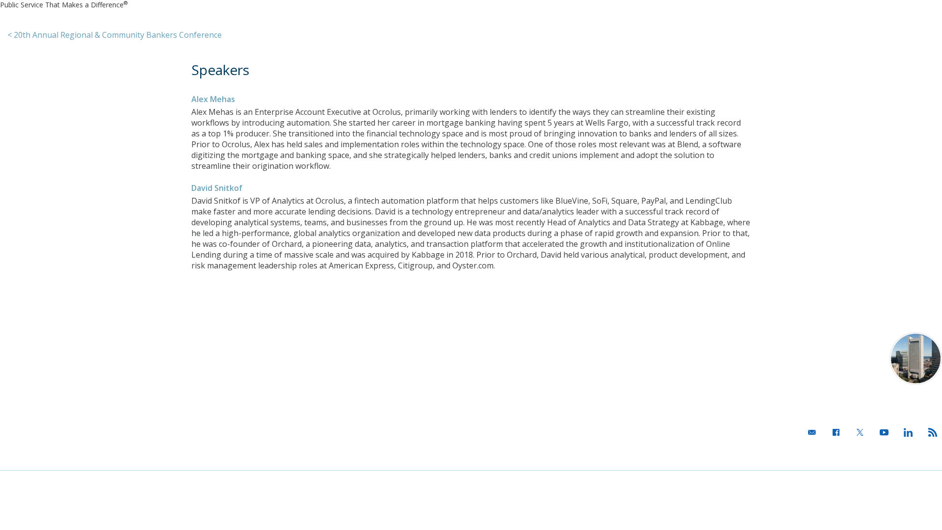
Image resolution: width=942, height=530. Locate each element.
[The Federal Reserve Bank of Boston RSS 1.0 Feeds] (930, 435)
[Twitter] (857, 435)
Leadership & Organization (47, 352)
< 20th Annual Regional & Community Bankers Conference (114, 34)
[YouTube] (881, 435)
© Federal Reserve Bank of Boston (891, 482)
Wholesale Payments (222, 367)
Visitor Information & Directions (819, 336)
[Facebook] (833, 435)
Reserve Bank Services (229, 336)
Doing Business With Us (41, 367)
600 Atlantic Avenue (845, 353)
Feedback (205, 482)
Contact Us (393, 336)
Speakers (220, 70)
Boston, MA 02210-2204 (837, 365)
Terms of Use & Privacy (33, 482)
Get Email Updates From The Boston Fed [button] (867, 455)
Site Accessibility (154, 482)
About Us (17, 336)
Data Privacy (98, 482)
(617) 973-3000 (853, 393)
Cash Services (210, 352)
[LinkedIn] (906, 435)
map (872, 376)
